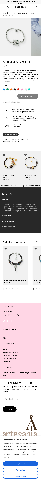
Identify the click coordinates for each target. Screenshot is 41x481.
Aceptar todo (20, 464)
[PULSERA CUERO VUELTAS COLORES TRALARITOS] (16, 262)
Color (5, 85)
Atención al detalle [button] (8, 221)
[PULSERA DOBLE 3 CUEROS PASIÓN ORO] (10, 163)
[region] (20, 458)
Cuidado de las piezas (10, 355)
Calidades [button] (5, 199)
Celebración (21, 139)
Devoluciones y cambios (10, 352)
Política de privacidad (10, 358)
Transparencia (7, 361)
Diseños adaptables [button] (8, 226)
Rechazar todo (20, 476)
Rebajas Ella (22, 13)
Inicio (4, 13)
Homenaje (6, 142)
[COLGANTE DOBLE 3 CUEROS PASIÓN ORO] (31, 163)
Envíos (5, 349)
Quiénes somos (7, 335)
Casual (13, 139)
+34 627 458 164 (8, 312)
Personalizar (20, 470)
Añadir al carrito (28, 96)
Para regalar (15, 142)
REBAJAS (12, 13)
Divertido (30, 139)
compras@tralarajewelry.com (12, 315)
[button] (4, 7)
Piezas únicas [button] (7, 215)
